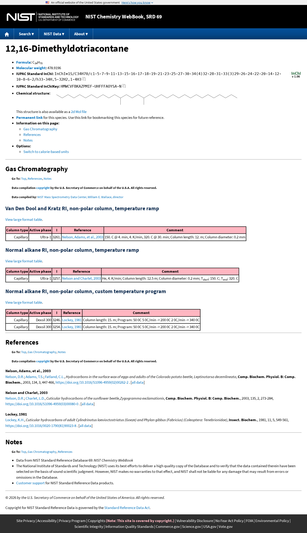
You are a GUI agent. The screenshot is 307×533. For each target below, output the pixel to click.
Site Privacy (25, 520)
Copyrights (96, 520)
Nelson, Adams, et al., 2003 (82, 236)
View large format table (23, 219)
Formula (23, 62)
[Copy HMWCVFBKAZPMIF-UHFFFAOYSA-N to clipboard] (124, 87)
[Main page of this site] (7, 33)
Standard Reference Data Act (127, 507)
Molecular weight (31, 67)
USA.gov (209, 526)
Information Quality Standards (129, 526)
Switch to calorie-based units (46, 151)
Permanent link (29, 117)
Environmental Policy (272, 520)
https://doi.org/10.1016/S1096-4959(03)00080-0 (41, 403)
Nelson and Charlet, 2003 (81, 278)
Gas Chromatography (40, 128)
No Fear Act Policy (229, 520)
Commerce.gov (168, 526)
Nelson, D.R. (14, 376)
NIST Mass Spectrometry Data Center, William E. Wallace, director (80, 197)
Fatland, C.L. (54, 376)
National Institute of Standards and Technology (43, 17)
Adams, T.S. (34, 376)
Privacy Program (72, 520)
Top (23, 179)
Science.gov (191, 526)
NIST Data (52, 33)
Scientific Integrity (88, 526)
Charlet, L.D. (35, 398)
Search (25, 33)
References (32, 134)
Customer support (30, 482)
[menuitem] (7, 33)
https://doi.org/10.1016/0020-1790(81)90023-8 (40, 425)
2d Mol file (79, 111)
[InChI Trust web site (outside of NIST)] (296, 77)
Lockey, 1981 (72, 319)
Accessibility (47, 520)
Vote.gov (226, 526)
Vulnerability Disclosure (194, 520)
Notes (28, 140)
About (79, 33)
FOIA (249, 520)
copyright (43, 188)
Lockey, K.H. (14, 419)
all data (138, 382)
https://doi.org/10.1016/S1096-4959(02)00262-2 (92, 382)
